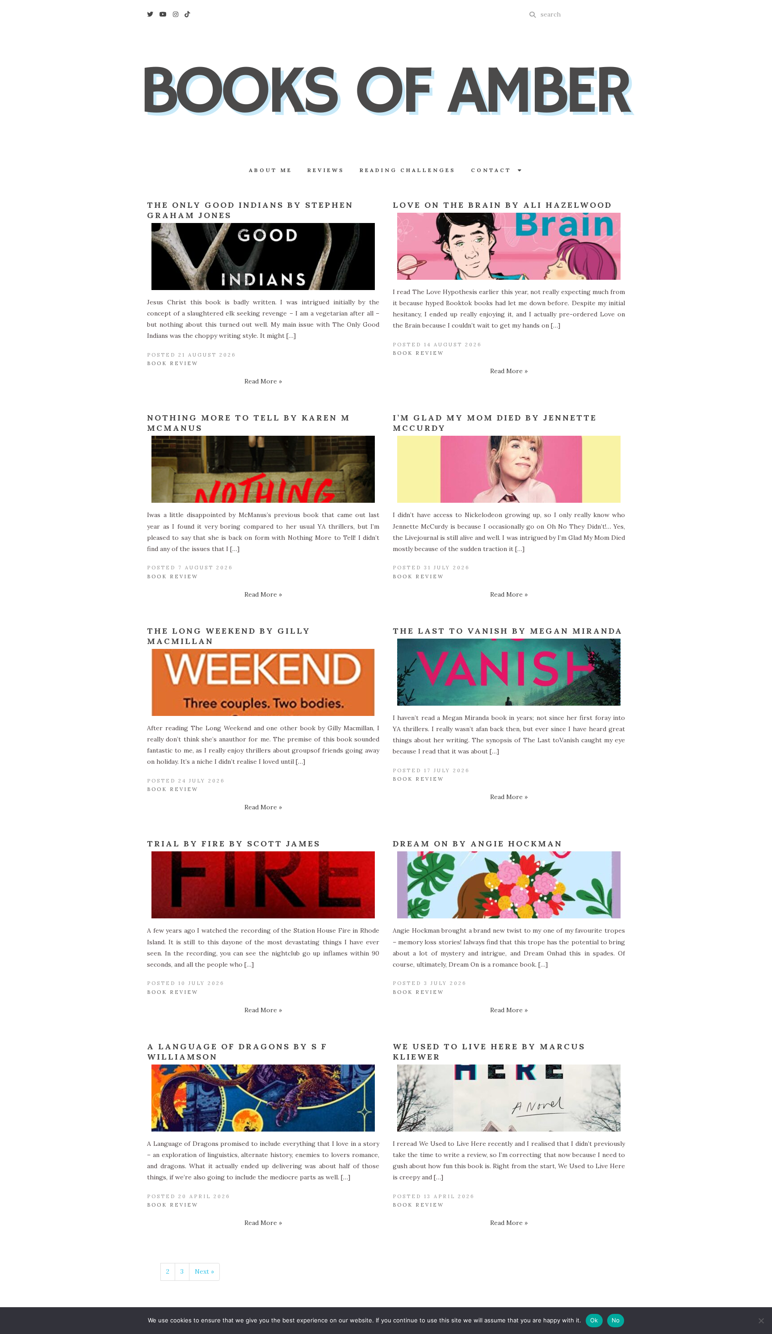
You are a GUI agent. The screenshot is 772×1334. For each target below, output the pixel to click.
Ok (594, 1320)
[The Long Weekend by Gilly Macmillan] (263, 682)
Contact (494, 170)
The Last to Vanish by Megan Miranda (508, 631)
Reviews (325, 170)
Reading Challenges (408, 170)
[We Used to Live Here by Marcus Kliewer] (509, 1098)
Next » (204, 1271)
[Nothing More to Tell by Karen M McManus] (263, 469)
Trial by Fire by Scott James (233, 843)
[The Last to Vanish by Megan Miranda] (509, 672)
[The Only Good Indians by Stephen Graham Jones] (263, 256)
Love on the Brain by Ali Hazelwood (502, 205)
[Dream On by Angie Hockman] (509, 884)
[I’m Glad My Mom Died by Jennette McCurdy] (509, 469)
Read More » (263, 381)
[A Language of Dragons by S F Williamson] (263, 1098)
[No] (760, 1320)
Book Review (172, 363)
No (616, 1320)
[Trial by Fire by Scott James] (263, 884)
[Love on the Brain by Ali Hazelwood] (509, 246)
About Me (270, 170)
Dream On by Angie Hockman (477, 843)
